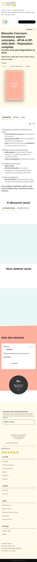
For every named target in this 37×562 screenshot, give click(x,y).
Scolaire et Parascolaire (18, 10)
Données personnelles (8, 546)
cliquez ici (5, 417)
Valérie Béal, (15, 56)
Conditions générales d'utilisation (11, 548)
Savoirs (9, 10)
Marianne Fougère (7, 59)
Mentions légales (6, 543)
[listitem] (2, 452)
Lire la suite (6, 357)
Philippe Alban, (6, 56)
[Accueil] (8, 4)
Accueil (3, 10)
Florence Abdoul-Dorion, (27, 56)
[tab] (6, 117)
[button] (27, 21)
